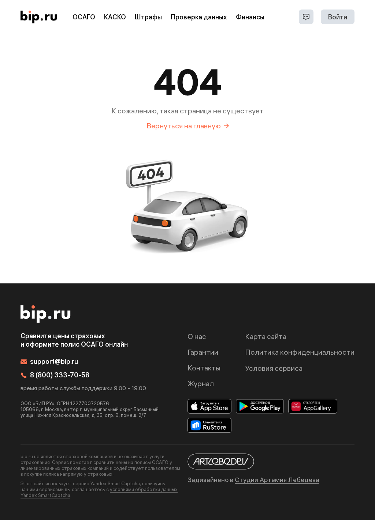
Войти (337, 17)
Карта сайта (265, 336)
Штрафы (148, 17)
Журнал (201, 383)
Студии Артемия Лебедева (277, 479)
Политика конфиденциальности (299, 352)
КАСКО (115, 17)
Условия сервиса (273, 368)
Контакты (204, 367)
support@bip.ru (54, 361)
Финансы (250, 17)
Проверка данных (199, 17)
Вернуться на (183, 125)
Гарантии (203, 352)
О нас (197, 336)
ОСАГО (84, 17)
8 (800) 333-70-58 (59, 375)
